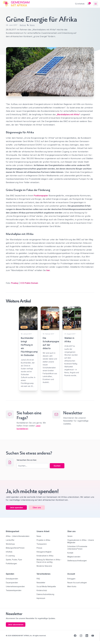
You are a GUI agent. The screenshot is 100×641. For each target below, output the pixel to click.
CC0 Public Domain (29, 283)
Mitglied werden (73, 557)
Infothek (9, 552)
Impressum (41, 598)
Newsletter (41, 583)
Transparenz (42, 544)
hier (48, 270)
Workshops (10, 544)
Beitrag (23, 25)
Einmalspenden (12, 579)
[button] (5, 635)
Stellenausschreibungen (77, 561)
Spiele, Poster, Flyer (14, 560)
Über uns (37, 507)
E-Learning (10, 556)
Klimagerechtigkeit (44, 552)
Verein (69, 536)
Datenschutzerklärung (45, 594)
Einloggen (71, 579)
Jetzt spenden (16, 507)
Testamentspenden (13, 590)
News (32, 25)
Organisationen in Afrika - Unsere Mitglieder (80, 541)
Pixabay (14, 283)
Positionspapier (41, 195)
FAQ (38, 579)
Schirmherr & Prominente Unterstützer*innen (77, 547)
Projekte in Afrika (43, 540)
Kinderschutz (42, 590)
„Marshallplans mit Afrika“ (68, 114)
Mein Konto (71, 586)
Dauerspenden (12, 583)
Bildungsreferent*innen (15, 548)
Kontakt (70, 553)
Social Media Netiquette (46, 586)
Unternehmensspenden (15, 586)
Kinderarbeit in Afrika (45, 556)
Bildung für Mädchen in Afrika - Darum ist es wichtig (49, 561)
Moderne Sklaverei (44, 566)
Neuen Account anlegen (77, 583)
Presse (39, 548)
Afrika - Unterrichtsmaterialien (17, 536)
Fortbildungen (11, 563)
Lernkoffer (10, 540)
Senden (50, 366)
